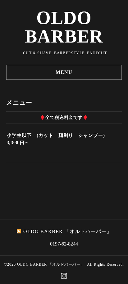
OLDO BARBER (64, 27)
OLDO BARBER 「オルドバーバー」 (51, 264)
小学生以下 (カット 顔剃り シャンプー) (56, 135)
